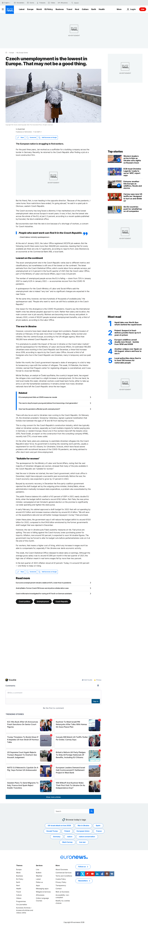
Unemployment (43, 601)
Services (39, 865)
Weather (39, 876)
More (58, 865)
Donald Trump (52, 831)
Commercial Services (63, 873)
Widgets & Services (43, 892)
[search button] (72, 3)
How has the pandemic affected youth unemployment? (39, 409)
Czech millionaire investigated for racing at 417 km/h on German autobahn (44, 594)
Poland (67, 831)
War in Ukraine (83, 825)
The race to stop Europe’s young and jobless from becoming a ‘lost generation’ (48, 403)
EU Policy (49, 9)
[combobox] (83, 3)
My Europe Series (22, 52)
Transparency (61, 885)
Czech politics (24, 601)
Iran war (82, 842)
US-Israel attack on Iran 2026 (59, 825)
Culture (85, 9)
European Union (83, 831)
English (6, 3)
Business (60, 9)
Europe (30, 9)
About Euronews (62, 869)
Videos (18, 898)
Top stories (115, 151)
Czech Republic (62, 601)
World (39, 9)
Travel (69, 9)
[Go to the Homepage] (10, 10)
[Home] (6, 52)
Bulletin (38, 873)
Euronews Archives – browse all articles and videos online (24, 910)
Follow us (39, 882)
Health (102, 9)
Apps (38, 885)
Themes (19, 865)
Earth (93, 9)
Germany (56, 837)
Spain (98, 825)
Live (142, 9)
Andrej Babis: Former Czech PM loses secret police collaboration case (42, 588)
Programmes (21, 901)
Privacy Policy (61, 882)
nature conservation (87, 837)
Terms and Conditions (64, 876)
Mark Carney (67, 842)
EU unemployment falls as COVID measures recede (38, 397)
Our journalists (21, 904)
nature (69, 837)
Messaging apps (42, 889)
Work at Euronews (62, 892)
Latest (21, 9)
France (99, 831)
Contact (59, 889)
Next (77, 9)
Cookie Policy (61, 879)
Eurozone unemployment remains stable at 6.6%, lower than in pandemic (43, 583)
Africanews (40, 895)
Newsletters (83, 881)
